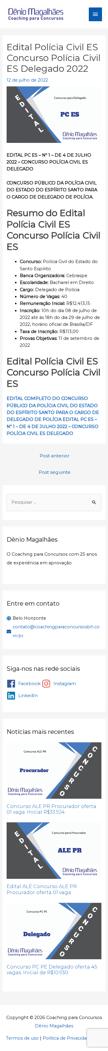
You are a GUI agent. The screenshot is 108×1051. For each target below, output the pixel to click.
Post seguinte (54, 472)
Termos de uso (22, 1038)
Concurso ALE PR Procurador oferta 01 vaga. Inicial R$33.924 (51, 809)
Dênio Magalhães (54, 1026)
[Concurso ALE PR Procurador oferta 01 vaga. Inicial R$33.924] (54, 770)
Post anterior (55, 456)
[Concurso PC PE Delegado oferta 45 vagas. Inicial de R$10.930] (54, 931)
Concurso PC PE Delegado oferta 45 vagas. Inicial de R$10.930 (52, 969)
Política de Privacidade (67, 1038)
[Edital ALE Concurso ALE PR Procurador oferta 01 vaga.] (54, 850)
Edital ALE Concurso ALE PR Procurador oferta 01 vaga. (42, 889)
